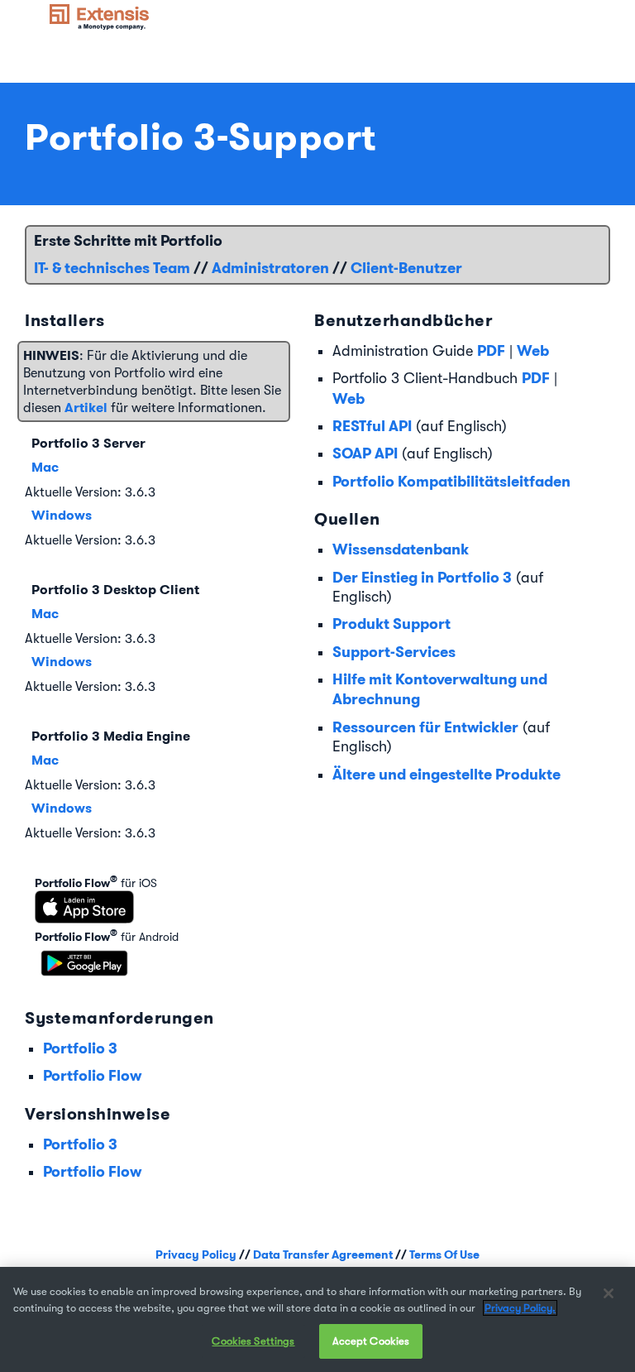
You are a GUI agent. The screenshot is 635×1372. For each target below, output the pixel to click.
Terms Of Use (444, 1254)
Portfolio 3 (80, 1048)
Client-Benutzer (406, 267)
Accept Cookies (371, 1341)
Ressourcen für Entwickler (425, 726)
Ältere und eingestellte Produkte (446, 774)
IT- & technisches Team (112, 267)
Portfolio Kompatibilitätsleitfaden (451, 481)
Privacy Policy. (520, 1308)
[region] (317, 1319)
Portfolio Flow (92, 1075)
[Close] (608, 1293)
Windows (61, 515)
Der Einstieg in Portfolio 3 (422, 577)
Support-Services (394, 651)
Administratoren (270, 267)
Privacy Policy (195, 1254)
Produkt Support (391, 623)
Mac (45, 467)
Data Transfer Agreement (323, 1254)
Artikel (85, 407)
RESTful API (372, 425)
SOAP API (365, 453)
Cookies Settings (253, 1341)
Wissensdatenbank (400, 549)
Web (533, 350)
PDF (491, 350)
